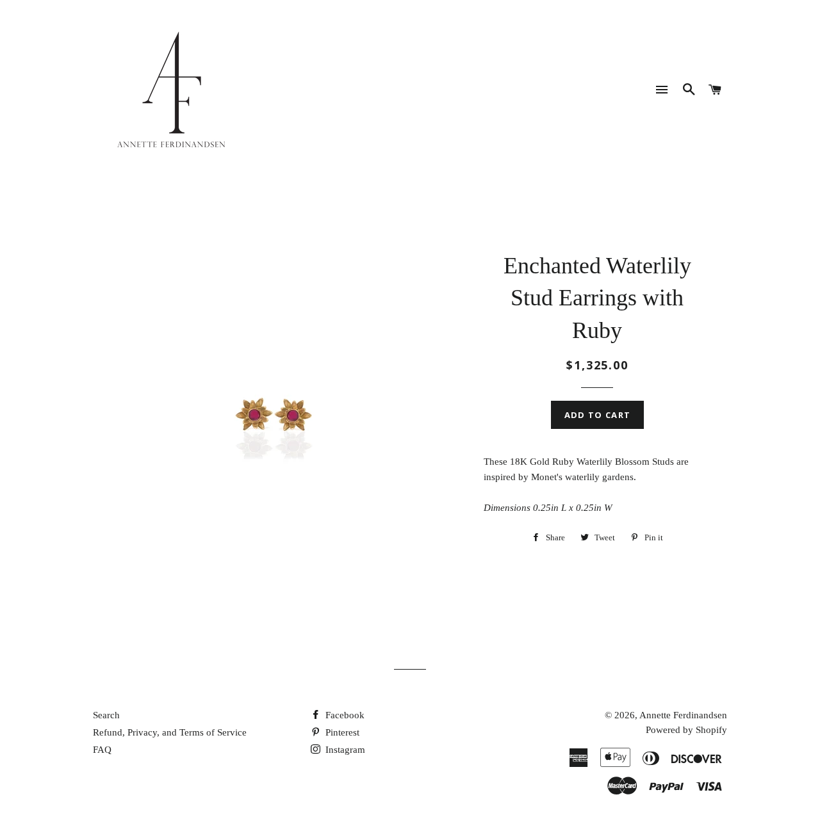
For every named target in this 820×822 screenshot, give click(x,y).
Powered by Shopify (686, 730)
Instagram (344, 750)
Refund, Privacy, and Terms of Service (170, 732)
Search (106, 715)
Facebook (344, 715)
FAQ (102, 750)
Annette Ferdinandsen (683, 715)
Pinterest (341, 732)
